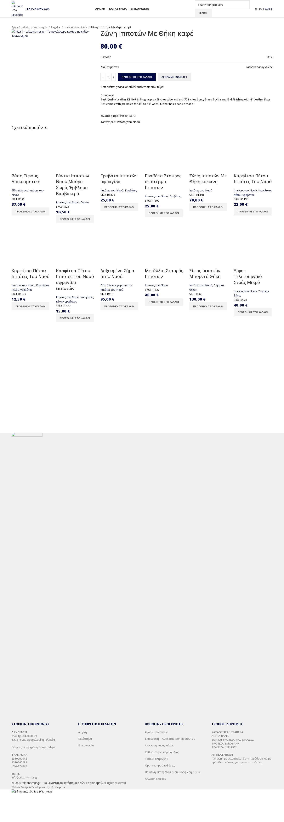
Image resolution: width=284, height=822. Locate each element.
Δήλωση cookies (155, 779)
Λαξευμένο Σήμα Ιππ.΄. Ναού (117, 273)
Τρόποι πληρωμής (156, 759)
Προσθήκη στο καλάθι (137, 77)
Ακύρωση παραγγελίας (159, 745)
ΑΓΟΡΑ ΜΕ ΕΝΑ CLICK (174, 77)
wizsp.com (60, 787)
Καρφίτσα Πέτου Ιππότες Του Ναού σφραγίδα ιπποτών (75, 279)
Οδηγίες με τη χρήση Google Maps (33, 747)
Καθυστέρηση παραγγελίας (162, 752)
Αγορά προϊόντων (156, 732)
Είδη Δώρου (19, 190)
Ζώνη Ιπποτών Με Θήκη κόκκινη (208, 178)
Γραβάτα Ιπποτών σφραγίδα (119, 178)
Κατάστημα (40, 27)
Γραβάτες (131, 190)
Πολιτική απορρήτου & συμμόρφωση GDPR (172, 772)
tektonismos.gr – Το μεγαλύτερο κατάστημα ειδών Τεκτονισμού (62, 783)
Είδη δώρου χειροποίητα (116, 285)
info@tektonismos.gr (25, 777)
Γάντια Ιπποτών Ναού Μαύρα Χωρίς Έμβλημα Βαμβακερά (72, 184)
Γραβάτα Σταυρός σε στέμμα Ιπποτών (163, 181)
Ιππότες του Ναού (76, 27)
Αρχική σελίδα (21, 27)
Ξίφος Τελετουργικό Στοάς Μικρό (248, 276)
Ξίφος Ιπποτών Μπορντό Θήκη (205, 273)
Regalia (56, 27)
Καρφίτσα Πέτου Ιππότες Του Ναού (253, 178)
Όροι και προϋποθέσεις (160, 765)
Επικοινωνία (86, 745)
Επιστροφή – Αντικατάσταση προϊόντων (170, 738)
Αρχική (82, 732)
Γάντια (85, 202)
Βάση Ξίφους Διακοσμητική (26, 178)
